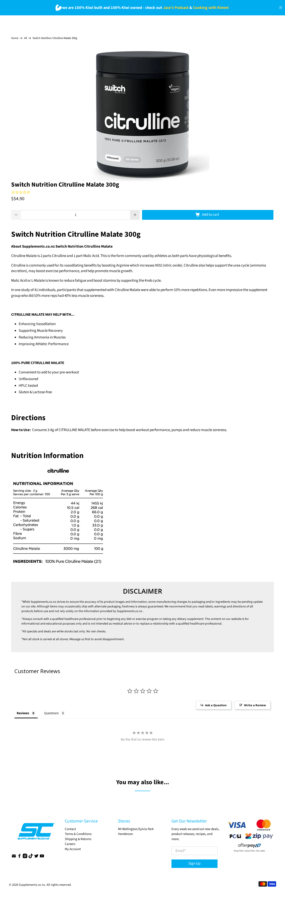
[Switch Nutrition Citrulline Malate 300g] (142, 114)
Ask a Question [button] (216, 705)
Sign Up (194, 863)
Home (14, 38)
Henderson (125, 834)
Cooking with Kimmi (211, 7)
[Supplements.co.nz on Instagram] (25, 857)
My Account (73, 849)
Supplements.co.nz (43, 602)
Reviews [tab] (23, 713)
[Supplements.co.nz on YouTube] (42, 857)
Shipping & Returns (78, 839)
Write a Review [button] (255, 705)
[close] (280, 7)
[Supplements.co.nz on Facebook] (19, 857)
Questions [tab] (51, 713)
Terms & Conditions (78, 834)
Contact (70, 829)
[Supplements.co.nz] (36, 833)
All (25, 38)
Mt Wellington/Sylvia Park (136, 829)
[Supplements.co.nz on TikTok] (30, 857)
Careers (70, 844)
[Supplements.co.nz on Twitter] (36, 857)
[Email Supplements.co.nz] (14, 857)
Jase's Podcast (176, 7)
